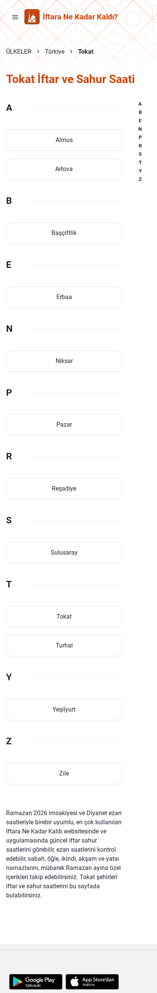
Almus (64, 140)
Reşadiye (64, 488)
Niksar (64, 361)
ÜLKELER (18, 51)
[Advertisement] (78, 959)
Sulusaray (64, 552)
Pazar (64, 424)
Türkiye (54, 51)
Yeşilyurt (64, 709)
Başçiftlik (64, 233)
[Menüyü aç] (15, 17)
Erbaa (64, 297)
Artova (64, 169)
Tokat (85, 51)
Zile (64, 773)
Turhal (64, 645)
